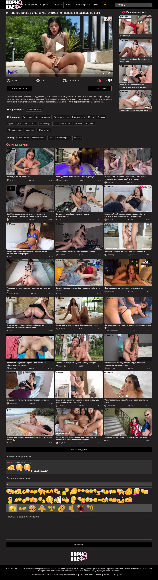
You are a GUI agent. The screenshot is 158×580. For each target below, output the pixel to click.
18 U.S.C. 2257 (110, 575)
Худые (11, 124)
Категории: (15, 117)
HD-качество (43, 130)
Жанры (69, 5)
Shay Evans (111, 405)
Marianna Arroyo (112, 331)
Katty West (62, 405)
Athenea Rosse (34, 109)
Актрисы (44, 5)
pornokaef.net (32, 568)
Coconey (62, 255)
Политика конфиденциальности (63, 575)
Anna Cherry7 (63, 180)
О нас (98, 575)
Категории (29, 5)
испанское (24, 138)
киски (51, 138)
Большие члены (61, 117)
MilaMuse (110, 291)
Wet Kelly (13, 368)
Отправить (79, 544)
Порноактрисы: (17, 109)
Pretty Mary (111, 368)
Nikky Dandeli (14, 293)
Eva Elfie (12, 219)
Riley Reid (62, 443)
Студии (57, 5)
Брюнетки (27, 117)
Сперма (101, 117)
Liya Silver (110, 219)
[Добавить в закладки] (105, 5)
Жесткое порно (15, 130)
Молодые (30, 130)
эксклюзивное (38, 138)
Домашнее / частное (27, 124)
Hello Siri (110, 182)
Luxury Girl (13, 403)
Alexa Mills (62, 366)
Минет (91, 117)
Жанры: (13, 138)
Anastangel (111, 255)
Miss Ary (12, 180)
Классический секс (62, 124)
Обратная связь (87, 575)
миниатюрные (63, 138)
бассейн (77, 138)
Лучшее (96, 5)
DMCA (122, 575)
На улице (89, 124)
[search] (150, 5)
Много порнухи (83, 5)
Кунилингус (45, 124)
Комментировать (19, 89)
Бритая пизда (78, 117)
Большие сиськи (42, 117)
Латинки (78, 124)
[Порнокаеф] (14, 4)
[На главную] (79, 560)
